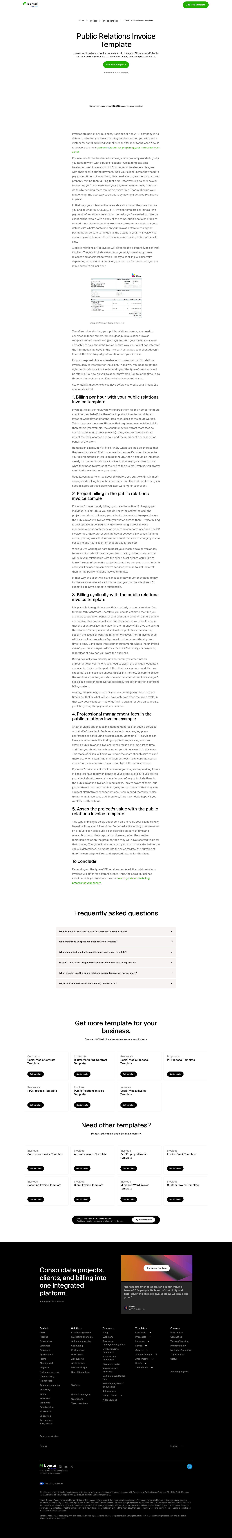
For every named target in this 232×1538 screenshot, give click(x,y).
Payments (45, 1402)
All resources (110, 1399)
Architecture (78, 1363)
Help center (176, 1332)
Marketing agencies (82, 1336)
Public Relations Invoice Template (138, 21)
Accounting (77, 1358)
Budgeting (45, 1415)
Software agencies (81, 1341)
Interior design (79, 1367)
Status (173, 1358)
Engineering (77, 1350)
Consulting (77, 1345)
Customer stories (49, 1436)
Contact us (176, 1336)
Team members (79, 1403)
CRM (42, 1332)
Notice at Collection (181, 1350)
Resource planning (50, 1385)
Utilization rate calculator (111, 1350)
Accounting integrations (46, 1422)
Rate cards (45, 1411)
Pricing (43, 1446)
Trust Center (177, 1354)
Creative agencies (81, 1332)
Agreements (46, 1354)
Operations (77, 1398)
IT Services (77, 1354)
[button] (114, 1395)
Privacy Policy (178, 1345)
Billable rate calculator (109, 1358)
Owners (75, 1384)
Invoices (93, 21)
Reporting (45, 1389)
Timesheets (46, 1380)
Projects (44, 1367)
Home (81, 21)
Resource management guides (114, 1343)
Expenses (45, 1398)
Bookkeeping (47, 1407)
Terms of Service (179, 1341)
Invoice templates (110, 21)
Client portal (46, 1363)
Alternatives (109, 1391)
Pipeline (44, 1336)
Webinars (108, 1336)
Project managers (80, 1394)
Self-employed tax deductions (113, 1385)
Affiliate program (179, 1371)
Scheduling (46, 1341)
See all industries (80, 1372)
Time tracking (47, 1376)
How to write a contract (110, 1370)
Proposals (45, 1350)
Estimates (45, 1345)
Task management (49, 1372)
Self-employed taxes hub (114, 1377)
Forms (43, 1358)
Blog (105, 1332)
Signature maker (112, 1364)
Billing (43, 1393)
